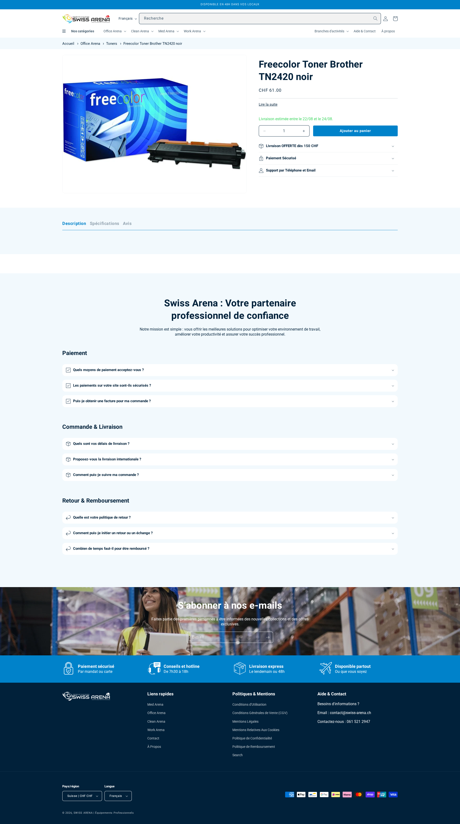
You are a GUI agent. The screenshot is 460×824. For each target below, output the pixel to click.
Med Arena (155, 704)
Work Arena (156, 730)
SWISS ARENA (83, 812)
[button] (114, 31)
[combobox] (260, 18)
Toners (111, 43)
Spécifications (104, 223)
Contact (153, 738)
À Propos (154, 747)
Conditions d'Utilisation (249, 704)
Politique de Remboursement (253, 747)
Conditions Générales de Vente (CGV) (260, 713)
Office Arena (90, 43)
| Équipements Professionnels (113, 812)
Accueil (68, 43)
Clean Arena (156, 721)
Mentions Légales (245, 721)
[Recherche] (375, 18)
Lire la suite (268, 104)
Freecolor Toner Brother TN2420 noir (152, 43)
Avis (127, 223)
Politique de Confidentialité (252, 738)
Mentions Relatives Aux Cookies (255, 730)
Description (74, 223)
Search (237, 755)
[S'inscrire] (267, 637)
